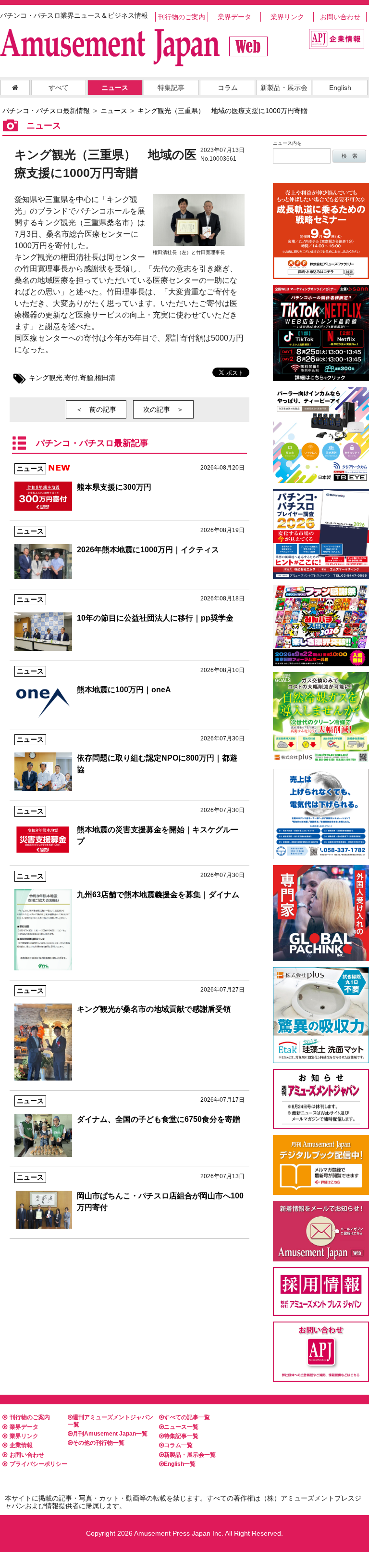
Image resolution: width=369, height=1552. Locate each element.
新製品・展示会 (284, 87)
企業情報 (21, 1445)
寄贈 (86, 378)
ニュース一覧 (181, 1427)
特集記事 (171, 87)
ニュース (114, 87)
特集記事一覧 (181, 1436)
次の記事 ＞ (163, 409)
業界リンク (287, 17)
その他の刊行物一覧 (98, 1442)
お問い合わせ (340, 17)
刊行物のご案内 (181, 17)
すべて (59, 87)
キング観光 (45, 378)
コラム (228, 87)
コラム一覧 (178, 1445)
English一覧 (180, 1464)
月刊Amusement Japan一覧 (110, 1433)
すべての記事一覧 (187, 1417)
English (340, 87)
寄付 (71, 378)
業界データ (234, 17)
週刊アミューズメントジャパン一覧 (110, 1420)
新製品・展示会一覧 (190, 1454)
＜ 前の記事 (96, 409)
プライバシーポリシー (38, 1464)
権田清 (105, 378)
